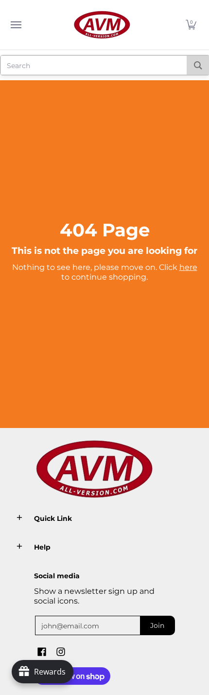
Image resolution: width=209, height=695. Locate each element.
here (188, 267)
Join (157, 625)
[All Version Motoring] (102, 25)
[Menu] (15, 25)
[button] (191, 25)
